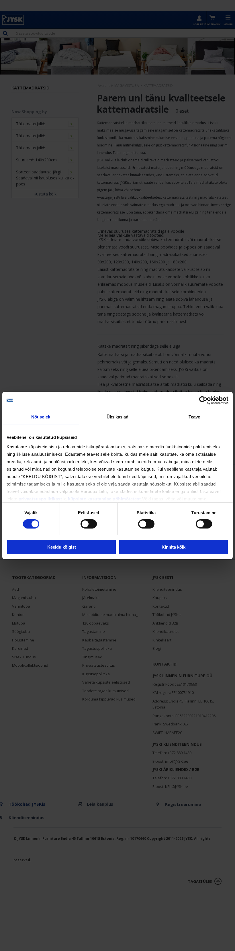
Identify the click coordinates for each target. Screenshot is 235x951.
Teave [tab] (194, 416)
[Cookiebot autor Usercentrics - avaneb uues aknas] (203, 400)
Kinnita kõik (173, 547)
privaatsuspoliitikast (40, 498)
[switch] (89, 524)
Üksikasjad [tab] (118, 416)
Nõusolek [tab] (40, 416)
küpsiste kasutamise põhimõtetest (104, 498)
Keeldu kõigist (61, 547)
